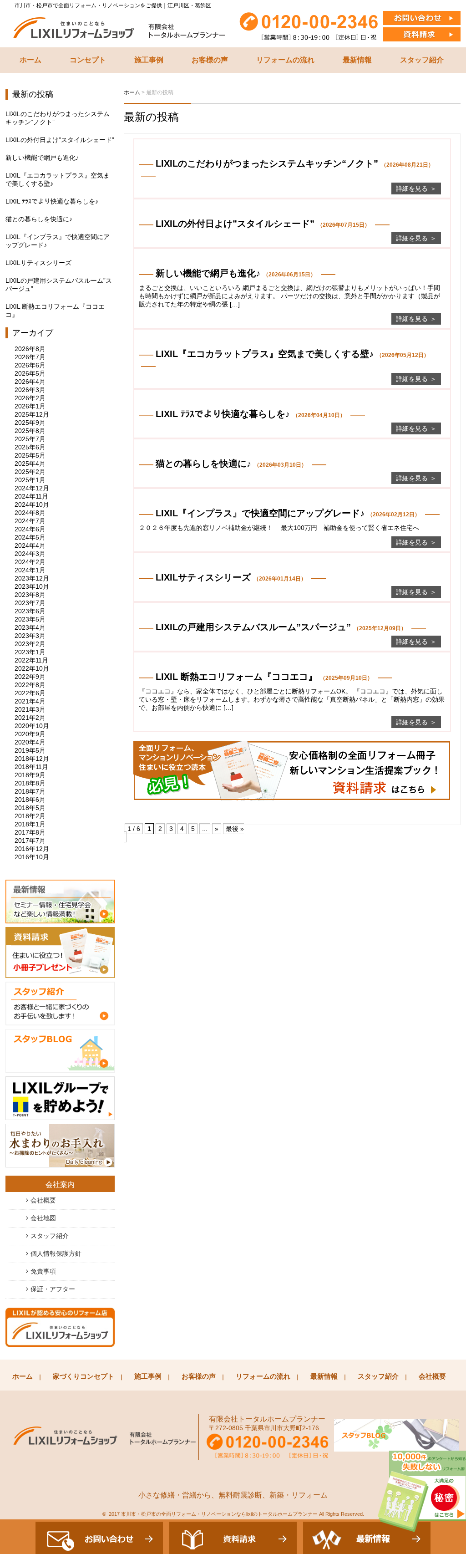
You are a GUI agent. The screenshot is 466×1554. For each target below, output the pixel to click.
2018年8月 (30, 783)
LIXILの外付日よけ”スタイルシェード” (59, 139)
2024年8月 (30, 512)
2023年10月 (32, 586)
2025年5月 (30, 455)
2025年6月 (30, 447)
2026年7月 (30, 357)
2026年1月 (30, 406)
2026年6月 (30, 365)
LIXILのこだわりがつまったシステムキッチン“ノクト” (57, 118)
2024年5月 (30, 537)
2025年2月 (30, 471)
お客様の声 (210, 60)
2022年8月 (30, 684)
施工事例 (148, 60)
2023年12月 (32, 578)
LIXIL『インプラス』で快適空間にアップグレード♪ (57, 241)
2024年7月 (30, 521)
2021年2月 (30, 717)
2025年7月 (30, 439)
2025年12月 (32, 414)
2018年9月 (30, 775)
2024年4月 (30, 545)
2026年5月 (30, 373)
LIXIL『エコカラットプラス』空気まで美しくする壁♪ (57, 179)
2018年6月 (30, 799)
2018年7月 (30, 791)
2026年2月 (30, 398)
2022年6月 (30, 693)
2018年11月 (31, 766)
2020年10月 (32, 725)
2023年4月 (30, 627)
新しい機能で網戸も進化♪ (42, 157)
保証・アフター (52, 1289)
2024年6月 (30, 529)
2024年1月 (30, 570)
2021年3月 (30, 709)
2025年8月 (30, 430)
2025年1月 (30, 480)
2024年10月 (32, 504)
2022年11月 (31, 660)
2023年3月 (30, 635)
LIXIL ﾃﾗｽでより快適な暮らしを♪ (51, 201)
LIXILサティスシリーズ (38, 262)
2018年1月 (30, 824)
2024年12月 (32, 488)
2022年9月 (30, 676)
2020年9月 (30, 734)
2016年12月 (32, 848)
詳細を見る (412, 188)
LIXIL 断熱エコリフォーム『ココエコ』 (55, 310)
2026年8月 (30, 348)
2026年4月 (30, 381)
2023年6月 (30, 611)
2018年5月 (30, 807)
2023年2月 (30, 643)
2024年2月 (30, 562)
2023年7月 (30, 602)
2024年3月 (30, 553)
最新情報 (357, 60)
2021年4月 (30, 701)
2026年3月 (30, 389)
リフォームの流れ (285, 60)
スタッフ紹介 (422, 60)
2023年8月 (30, 594)
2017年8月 (30, 832)
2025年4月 (30, 463)
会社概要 (43, 1200)
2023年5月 (30, 619)
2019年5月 (30, 750)
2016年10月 (32, 857)
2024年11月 (31, 496)
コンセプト (88, 60)
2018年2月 (30, 816)
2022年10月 (32, 668)
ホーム (30, 60)
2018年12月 (32, 758)
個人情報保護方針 (55, 1253)
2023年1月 (30, 652)
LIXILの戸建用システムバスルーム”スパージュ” (58, 284)
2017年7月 (30, 840)
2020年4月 (30, 742)
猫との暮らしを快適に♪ (38, 219)
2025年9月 (30, 422)
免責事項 (43, 1271)
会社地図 (43, 1218)
